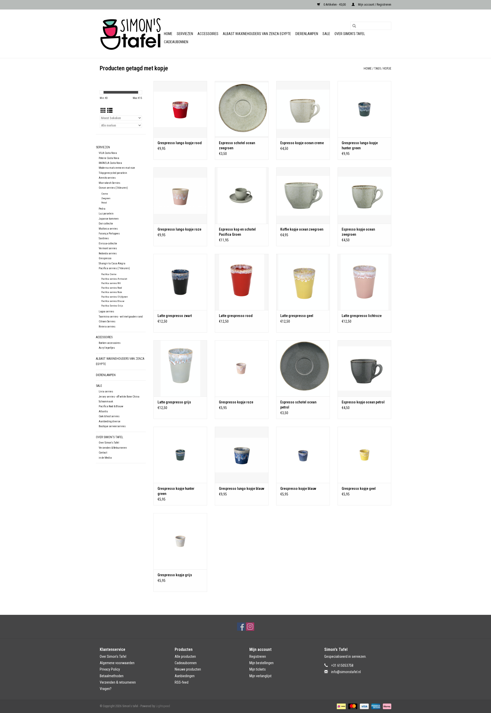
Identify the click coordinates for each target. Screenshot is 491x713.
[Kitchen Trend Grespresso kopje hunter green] (180, 455)
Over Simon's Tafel (349, 34)
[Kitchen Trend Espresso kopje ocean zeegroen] (364, 195)
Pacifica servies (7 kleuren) (114, 268)
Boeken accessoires (109, 343)
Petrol (104, 202)
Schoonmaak (106, 401)
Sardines (104, 238)
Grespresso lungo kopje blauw (241, 488)
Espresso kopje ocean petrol (363, 402)
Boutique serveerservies (112, 426)
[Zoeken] (354, 26)
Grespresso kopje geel (359, 488)
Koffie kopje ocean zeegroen (301, 229)
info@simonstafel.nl (346, 672)
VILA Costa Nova (108, 153)
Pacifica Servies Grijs (112, 305)
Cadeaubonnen (176, 42)
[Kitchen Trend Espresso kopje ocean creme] (303, 109)
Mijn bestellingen (261, 663)
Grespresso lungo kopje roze (179, 229)
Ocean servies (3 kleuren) (113, 187)
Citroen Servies (107, 321)
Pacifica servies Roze (111, 292)
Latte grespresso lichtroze (362, 316)
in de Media (105, 457)
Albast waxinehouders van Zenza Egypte (257, 34)
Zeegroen (105, 198)
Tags (377, 68)
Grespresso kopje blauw (298, 488)
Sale (326, 34)
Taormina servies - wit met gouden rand (121, 316)
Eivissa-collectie (108, 243)
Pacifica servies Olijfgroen (114, 296)
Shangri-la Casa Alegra (112, 263)
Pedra (102, 208)
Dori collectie (106, 223)
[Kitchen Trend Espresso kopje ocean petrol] (364, 368)
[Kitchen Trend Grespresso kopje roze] (242, 368)
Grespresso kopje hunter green (176, 491)
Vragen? (105, 689)
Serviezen (185, 34)
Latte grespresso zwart (175, 316)
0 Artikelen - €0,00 (335, 4)
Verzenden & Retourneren (113, 447)
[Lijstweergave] (110, 111)
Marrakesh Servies (109, 183)
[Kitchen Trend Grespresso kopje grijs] (180, 541)
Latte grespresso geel (296, 316)
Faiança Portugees (109, 233)
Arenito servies (107, 177)
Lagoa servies (106, 311)
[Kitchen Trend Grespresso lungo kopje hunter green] (364, 109)
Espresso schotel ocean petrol (298, 404)
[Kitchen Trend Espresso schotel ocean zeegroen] (242, 109)
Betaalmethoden (112, 676)
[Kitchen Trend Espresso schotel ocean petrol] (303, 368)
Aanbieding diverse (109, 421)
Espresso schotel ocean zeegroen (237, 145)
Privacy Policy (110, 669)
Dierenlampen (306, 34)
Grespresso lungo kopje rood (180, 143)
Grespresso (105, 258)
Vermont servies (108, 248)
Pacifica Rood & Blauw (111, 406)
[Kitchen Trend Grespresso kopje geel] (364, 455)
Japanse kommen (109, 218)
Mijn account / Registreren (374, 4)
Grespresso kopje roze (236, 402)
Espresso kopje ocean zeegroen (358, 231)
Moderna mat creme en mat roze (117, 167)
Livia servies (106, 391)
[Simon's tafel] (131, 33)
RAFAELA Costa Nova (110, 163)
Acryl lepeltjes (107, 347)
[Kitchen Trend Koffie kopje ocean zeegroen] (303, 195)
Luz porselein (106, 213)
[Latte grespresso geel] (303, 282)
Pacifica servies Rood (111, 287)
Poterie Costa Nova (109, 158)
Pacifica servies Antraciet (114, 278)
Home (168, 34)
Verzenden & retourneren (118, 682)
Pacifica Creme (108, 274)
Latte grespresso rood (236, 316)
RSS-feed (181, 682)
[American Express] (375, 706)
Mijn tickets (257, 669)
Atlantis (103, 411)
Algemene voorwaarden (117, 663)
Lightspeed (163, 706)
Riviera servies (107, 326)
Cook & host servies (109, 416)
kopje (387, 68)
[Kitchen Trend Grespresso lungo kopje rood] (180, 109)
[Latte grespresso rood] (242, 282)
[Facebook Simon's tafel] (241, 627)
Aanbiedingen (185, 676)
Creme (104, 193)
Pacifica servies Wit (111, 283)
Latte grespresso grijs (174, 402)
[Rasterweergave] (103, 111)
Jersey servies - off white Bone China (119, 396)
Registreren (257, 656)
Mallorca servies (108, 228)
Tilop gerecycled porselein (113, 173)
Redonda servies (108, 253)
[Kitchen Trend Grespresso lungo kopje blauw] (242, 455)
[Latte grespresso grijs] (180, 368)
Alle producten (185, 656)
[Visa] (364, 706)
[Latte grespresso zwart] (180, 282)
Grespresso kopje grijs (175, 575)
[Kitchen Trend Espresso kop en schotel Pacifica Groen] (242, 195)
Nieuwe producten (188, 669)
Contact (103, 452)
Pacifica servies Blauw (112, 301)
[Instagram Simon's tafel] (250, 627)
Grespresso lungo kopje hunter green (360, 145)
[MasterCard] (352, 706)
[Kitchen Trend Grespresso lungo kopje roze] (180, 195)
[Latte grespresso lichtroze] (364, 282)
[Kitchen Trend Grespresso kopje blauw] (303, 455)
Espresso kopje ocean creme (302, 143)
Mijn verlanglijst (260, 676)
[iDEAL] (340, 706)
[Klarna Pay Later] (386, 706)
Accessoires (207, 34)
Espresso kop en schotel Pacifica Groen (237, 231)
